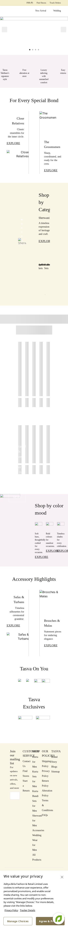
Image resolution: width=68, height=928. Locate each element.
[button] (4, 29)
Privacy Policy (11, 910)
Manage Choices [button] (18, 921)
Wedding (57, 10)
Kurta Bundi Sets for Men (35, 801)
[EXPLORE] (18, 162)
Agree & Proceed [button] (50, 921)
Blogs (54, 766)
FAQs (45, 815)
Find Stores (41, 3)
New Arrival (40, 10)
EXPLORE (45, 241)
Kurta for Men (35, 762)
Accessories (38, 830)
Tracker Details (27, 910)
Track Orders (55, 3)
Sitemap (55, 771)
